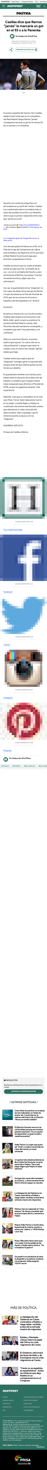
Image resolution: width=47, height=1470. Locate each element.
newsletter (7, 1407)
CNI (36, 1)
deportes (16, 766)
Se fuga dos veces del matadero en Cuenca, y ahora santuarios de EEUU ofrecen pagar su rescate (29, 1180)
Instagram (8, 697)
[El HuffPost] (15, 6)
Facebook (7, 592)
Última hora (38, 6)
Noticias (5, 766)
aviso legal (28, 1403)
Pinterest (7, 750)
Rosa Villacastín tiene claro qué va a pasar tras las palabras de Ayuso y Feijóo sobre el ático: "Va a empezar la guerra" (29, 1244)
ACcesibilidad (28, 1410)
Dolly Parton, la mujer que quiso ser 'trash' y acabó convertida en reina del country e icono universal (29, 1148)
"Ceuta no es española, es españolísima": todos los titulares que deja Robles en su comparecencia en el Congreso (32, 1374)
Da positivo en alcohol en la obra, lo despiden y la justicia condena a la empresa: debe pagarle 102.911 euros (29, 1260)
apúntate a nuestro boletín (23, 1091)
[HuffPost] (10, 1390)
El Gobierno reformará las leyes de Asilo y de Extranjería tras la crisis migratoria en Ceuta (32, 1356)
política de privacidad (32, 1407)
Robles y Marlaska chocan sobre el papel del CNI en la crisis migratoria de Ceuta (31, 1341)
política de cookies (31, 1400)
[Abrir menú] (3, 6)
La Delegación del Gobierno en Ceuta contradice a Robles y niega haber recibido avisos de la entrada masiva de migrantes (29, 1196)
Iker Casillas (29, 766)
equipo (5, 1397)
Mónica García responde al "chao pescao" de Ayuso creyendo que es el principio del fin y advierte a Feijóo (29, 1212)
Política (23, 13)
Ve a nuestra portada (12, 529)
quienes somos (8, 1400)
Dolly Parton (16, 1)
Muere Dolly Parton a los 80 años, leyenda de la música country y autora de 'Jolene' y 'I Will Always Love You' (29, 1228)
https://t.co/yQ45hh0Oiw (29, 225)
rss (4, 1410)
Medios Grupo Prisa (23, 1463)
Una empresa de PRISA (23, 1458)
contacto (6, 1403)
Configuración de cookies (33, 1397)
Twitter (6, 645)
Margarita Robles (27, 1)
